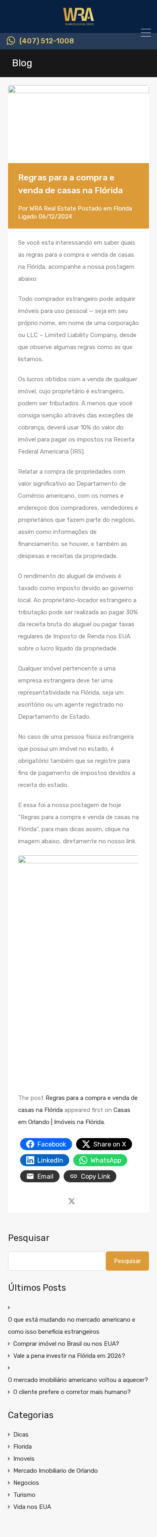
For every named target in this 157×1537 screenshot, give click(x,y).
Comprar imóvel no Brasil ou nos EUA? (66, 1343)
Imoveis (24, 1458)
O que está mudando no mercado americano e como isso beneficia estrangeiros (71, 1325)
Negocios (26, 1482)
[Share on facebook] (57, 1200)
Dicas (21, 1434)
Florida (123, 208)
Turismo (24, 1494)
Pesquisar (29, 1238)
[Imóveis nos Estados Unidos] (78, 23)
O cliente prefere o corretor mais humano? (72, 1392)
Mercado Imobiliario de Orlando (55, 1470)
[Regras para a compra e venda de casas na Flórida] (78, 124)
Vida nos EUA (32, 1506)
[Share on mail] (86, 1200)
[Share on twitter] (71, 1200)
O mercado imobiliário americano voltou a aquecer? (78, 1380)
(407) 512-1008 (46, 41)
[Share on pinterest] (99, 1200)
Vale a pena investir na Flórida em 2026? (69, 1355)
